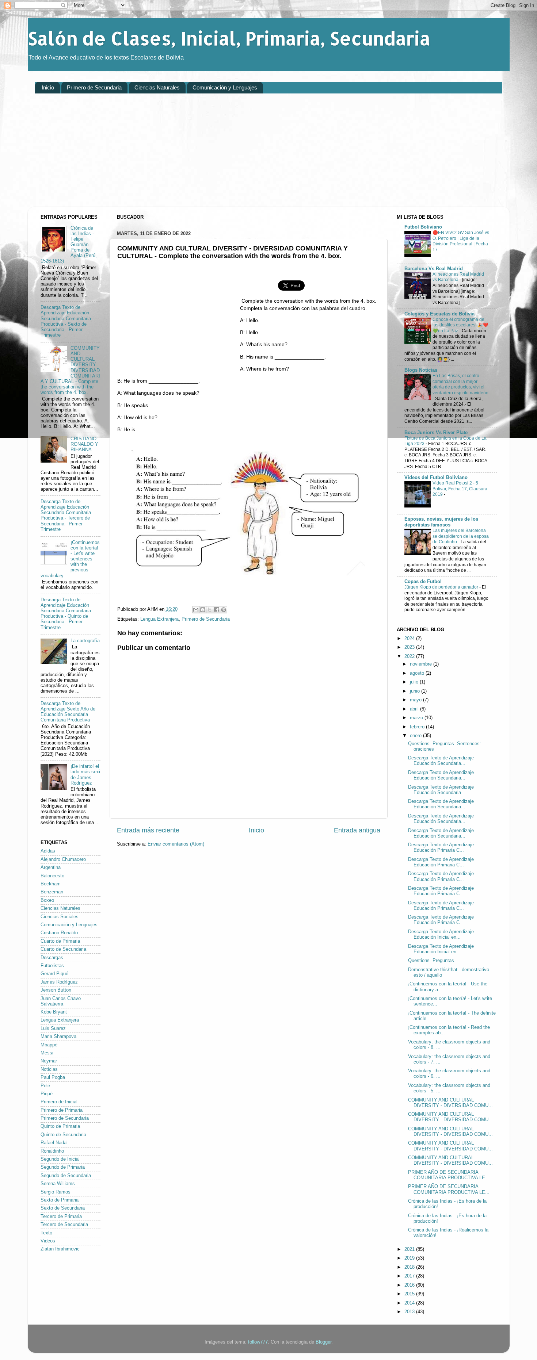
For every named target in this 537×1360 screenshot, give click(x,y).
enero (416, 735)
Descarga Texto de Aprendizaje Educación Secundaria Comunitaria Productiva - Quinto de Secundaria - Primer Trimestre (66, 613)
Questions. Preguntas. (432, 960)
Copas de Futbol (423, 581)
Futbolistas (52, 965)
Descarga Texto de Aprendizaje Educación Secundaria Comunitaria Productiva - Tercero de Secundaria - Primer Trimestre (66, 515)
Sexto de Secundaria (63, 1208)
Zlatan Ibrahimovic (60, 1249)
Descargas (52, 957)
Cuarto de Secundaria (63, 949)
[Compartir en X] (209, 609)
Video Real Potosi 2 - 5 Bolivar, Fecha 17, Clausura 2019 (460, 488)
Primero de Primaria (62, 1110)
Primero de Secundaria (94, 87)
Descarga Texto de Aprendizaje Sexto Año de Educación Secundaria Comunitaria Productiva (68, 712)
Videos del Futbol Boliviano (436, 477)
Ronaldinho (52, 1151)
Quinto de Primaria (60, 1126)
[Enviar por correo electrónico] (195, 609)
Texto (46, 1233)
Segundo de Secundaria (66, 1175)
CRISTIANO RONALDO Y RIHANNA (84, 444)
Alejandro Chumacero (63, 859)
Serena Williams (58, 1183)
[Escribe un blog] (202, 609)
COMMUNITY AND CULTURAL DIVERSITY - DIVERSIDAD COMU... (450, 1102)
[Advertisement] (254, 155)
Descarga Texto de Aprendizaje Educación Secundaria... (441, 760)
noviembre (421, 664)
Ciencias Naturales (157, 87)
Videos (48, 1241)
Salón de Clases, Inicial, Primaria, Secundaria (229, 38)
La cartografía (85, 640)
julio (415, 682)
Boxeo (47, 900)
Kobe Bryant (54, 1012)
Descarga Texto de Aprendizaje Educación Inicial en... (441, 934)
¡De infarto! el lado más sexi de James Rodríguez (85, 774)
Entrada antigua (357, 830)
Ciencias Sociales (60, 916)
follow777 (258, 1342)
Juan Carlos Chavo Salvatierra (61, 1001)
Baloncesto (52, 875)
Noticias (49, 1069)
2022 (410, 656)
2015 (410, 1293)
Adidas (48, 851)
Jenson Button (56, 990)
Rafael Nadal (54, 1142)
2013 (410, 1311)
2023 (410, 647)
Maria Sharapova (58, 1036)
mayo (416, 699)
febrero (418, 726)
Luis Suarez (53, 1028)
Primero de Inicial (59, 1101)
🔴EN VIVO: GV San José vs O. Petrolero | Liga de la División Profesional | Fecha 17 (461, 241)
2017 (410, 1276)
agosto (418, 673)
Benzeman (52, 891)
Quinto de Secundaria (63, 1134)
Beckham (51, 883)
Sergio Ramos (56, 1192)
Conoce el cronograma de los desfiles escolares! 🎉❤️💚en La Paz (460, 325)
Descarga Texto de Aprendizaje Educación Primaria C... (441, 847)
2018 (410, 1267)
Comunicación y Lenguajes (225, 87)
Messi (47, 1053)
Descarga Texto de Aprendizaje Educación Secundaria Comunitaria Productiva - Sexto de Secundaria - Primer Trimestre (66, 321)
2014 (410, 1303)
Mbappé (49, 1044)
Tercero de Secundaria (64, 1224)
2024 (410, 638)
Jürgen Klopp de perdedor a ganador (441, 587)
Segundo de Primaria (63, 1167)
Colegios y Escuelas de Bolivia (439, 314)
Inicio (48, 87)
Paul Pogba (53, 1077)
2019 (410, 1258)
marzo (417, 717)
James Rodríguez (59, 982)
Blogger (323, 1342)
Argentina (51, 867)
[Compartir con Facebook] (216, 609)
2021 (410, 1249)
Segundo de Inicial (60, 1159)
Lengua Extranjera (159, 619)
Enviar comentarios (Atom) (176, 844)
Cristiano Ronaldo (59, 932)
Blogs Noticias (420, 370)
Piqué (47, 1093)
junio (415, 691)
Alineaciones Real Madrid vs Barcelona (458, 277)
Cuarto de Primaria (60, 941)
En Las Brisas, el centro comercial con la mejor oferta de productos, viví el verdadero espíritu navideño (460, 384)
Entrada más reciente (148, 830)
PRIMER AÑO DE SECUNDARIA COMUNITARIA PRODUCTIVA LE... (449, 1175)
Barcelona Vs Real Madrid (433, 268)
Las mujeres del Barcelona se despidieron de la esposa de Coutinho (461, 536)
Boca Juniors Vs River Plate (436, 432)
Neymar (49, 1061)
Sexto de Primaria (60, 1200)
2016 (410, 1285)
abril (415, 709)
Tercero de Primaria (61, 1216)
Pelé (45, 1085)
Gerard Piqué (54, 973)
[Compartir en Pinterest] (223, 609)
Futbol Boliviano (423, 227)
